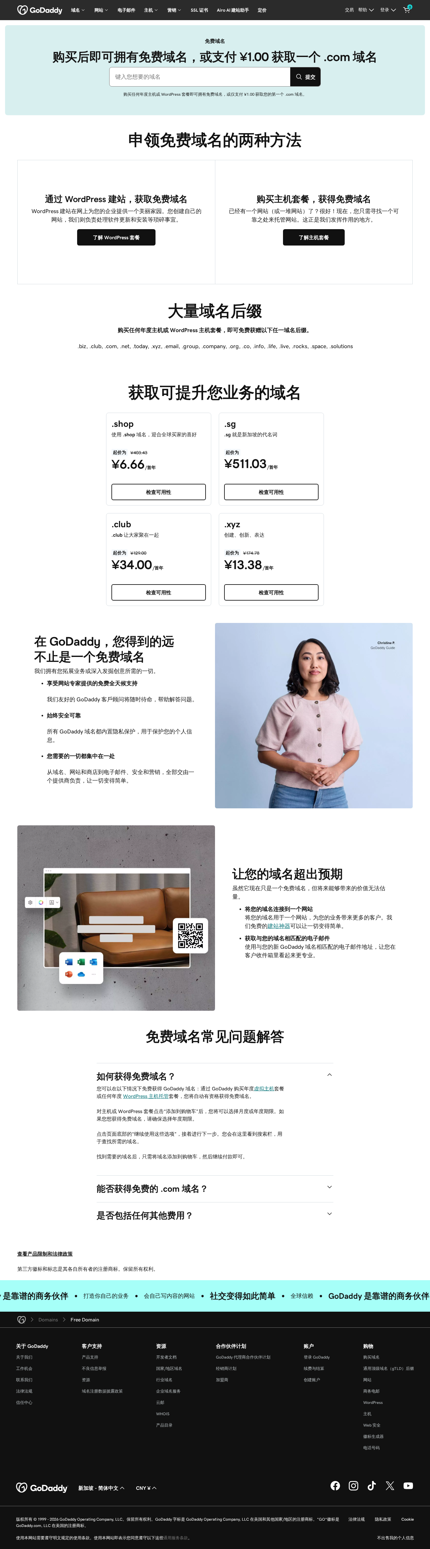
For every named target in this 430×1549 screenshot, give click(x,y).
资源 (86, 1380)
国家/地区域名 (169, 1368)
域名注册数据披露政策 (102, 1391)
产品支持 (90, 1357)
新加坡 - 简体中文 (98, 1487)
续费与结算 (314, 1368)
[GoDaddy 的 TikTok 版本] (371, 1489)
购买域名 (371, 1357)
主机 (367, 1414)
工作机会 (24, 1368)
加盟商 (222, 1380)
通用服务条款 (175, 1538)
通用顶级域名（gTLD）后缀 (388, 1368)
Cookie (407, 1519)
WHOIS (162, 1414)
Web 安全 (372, 1425)
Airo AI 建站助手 (233, 10)
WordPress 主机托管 (146, 1096)
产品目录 (164, 1425)
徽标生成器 (373, 1436)
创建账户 (312, 1380)
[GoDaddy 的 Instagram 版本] (353, 1489)
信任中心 (24, 1402)
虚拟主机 (264, 1088)
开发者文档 (166, 1357)
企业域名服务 (168, 1391)
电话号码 (371, 1448)
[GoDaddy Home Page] (42, 1488)
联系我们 (24, 1380)
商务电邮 (371, 1391)
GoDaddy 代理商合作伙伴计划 (243, 1357)
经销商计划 (226, 1368)
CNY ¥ (143, 1487)
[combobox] (200, 77)
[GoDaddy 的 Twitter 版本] (390, 1489)
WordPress (373, 1402)
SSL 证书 (199, 10)
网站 (367, 1380)
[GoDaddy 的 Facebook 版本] (335, 1489)
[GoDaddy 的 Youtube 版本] (408, 1489)
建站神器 (279, 926)
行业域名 (164, 1380)
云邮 (160, 1402)
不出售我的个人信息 (395, 1538)
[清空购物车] (406, 10)
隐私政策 (383, 1519)
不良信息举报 (94, 1368)
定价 (262, 10)
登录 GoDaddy (317, 1357)
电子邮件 (126, 10)
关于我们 (24, 1357)
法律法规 (24, 1391)
